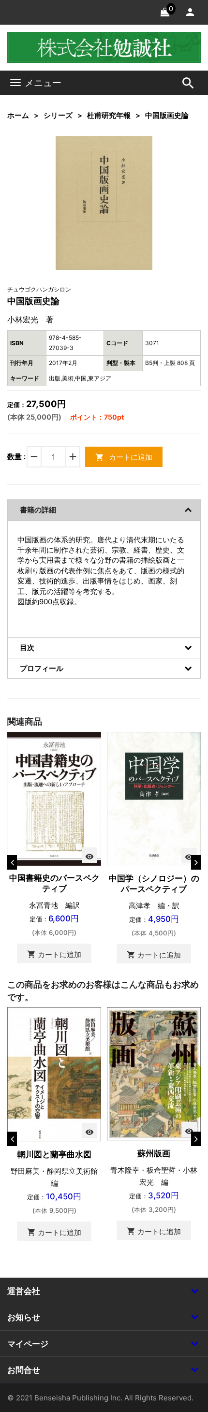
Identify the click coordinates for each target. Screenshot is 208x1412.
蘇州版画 (153, 1153)
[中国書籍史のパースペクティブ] (54, 798)
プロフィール (41, 668)
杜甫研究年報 (109, 115)
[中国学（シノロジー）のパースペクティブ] (154, 798)
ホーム (18, 115)
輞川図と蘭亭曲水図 (54, 1154)
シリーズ (58, 115)
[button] (130, 158)
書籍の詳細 (38, 509)
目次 (27, 647)
